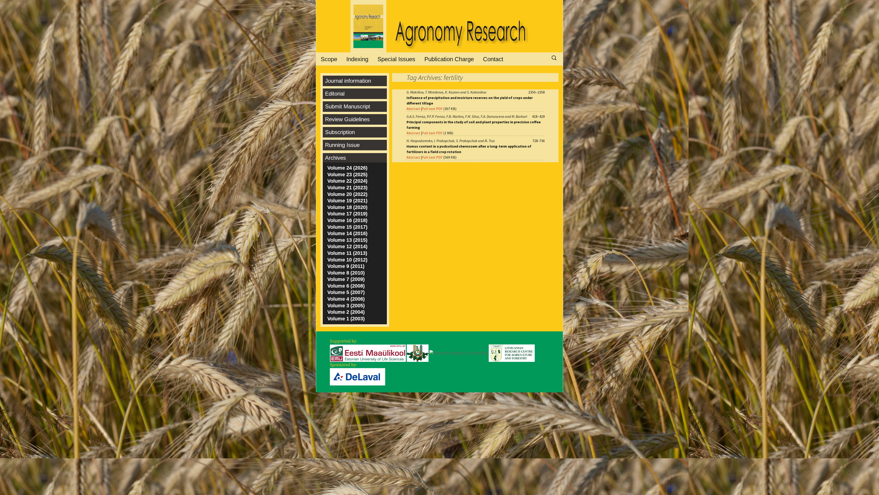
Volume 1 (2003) (346, 319)
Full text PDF (432, 108)
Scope (329, 59)
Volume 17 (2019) (347, 214)
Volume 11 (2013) (347, 253)
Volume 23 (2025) (347, 174)
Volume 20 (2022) (347, 194)
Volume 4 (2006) (346, 299)
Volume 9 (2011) (345, 266)
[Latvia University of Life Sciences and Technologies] (418, 352)
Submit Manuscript (347, 106)
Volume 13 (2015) (347, 240)
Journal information (348, 81)
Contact (493, 59)
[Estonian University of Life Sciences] (368, 352)
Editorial (335, 94)
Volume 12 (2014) (347, 246)
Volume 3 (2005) (346, 305)
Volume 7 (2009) (346, 279)
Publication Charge (449, 59)
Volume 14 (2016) (347, 233)
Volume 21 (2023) (347, 187)
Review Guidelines (347, 119)
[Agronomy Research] (439, 26)
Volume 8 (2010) (346, 273)
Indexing (357, 59)
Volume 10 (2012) (347, 260)
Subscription (340, 132)
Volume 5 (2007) (346, 292)
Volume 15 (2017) (347, 227)
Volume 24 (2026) (347, 168)
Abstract (413, 108)
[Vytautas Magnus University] (458, 352)
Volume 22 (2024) (347, 181)
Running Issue (342, 145)
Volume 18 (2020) (347, 207)
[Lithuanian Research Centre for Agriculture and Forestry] (512, 352)
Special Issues (396, 59)
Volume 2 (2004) (346, 312)
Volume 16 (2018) (347, 220)
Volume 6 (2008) (346, 286)
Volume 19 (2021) (347, 201)
